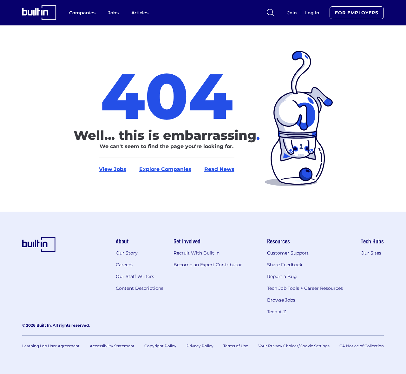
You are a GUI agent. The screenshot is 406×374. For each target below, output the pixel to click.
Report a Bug (282, 276)
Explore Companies (165, 169)
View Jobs (112, 169)
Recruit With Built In (196, 253)
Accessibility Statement (112, 345)
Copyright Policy (160, 345)
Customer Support (288, 253)
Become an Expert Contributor (208, 265)
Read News (219, 169)
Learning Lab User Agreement (51, 345)
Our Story (127, 253)
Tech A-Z (276, 312)
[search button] (270, 12)
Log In (312, 13)
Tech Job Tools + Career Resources (305, 288)
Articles (139, 13)
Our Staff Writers (135, 276)
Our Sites (371, 253)
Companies (82, 13)
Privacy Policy (200, 345)
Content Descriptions (139, 288)
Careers (124, 265)
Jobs (113, 13)
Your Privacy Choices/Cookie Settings (294, 345)
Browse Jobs (281, 300)
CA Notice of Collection (361, 345)
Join (292, 13)
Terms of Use (235, 345)
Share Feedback (284, 265)
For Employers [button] (356, 13)
